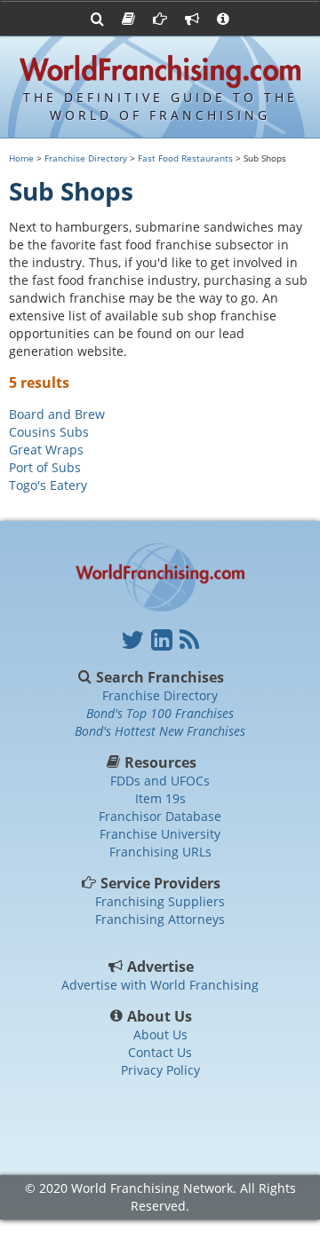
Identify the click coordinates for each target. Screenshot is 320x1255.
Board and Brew (57, 414)
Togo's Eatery (48, 485)
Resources (160, 762)
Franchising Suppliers (160, 901)
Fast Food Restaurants (185, 158)
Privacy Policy (160, 1070)
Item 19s (160, 798)
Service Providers (160, 883)
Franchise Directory (85, 158)
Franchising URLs (160, 851)
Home (21, 158)
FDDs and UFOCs (160, 780)
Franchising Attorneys (160, 919)
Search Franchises (160, 677)
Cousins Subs (49, 431)
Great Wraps (46, 449)
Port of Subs (45, 467)
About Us (160, 1016)
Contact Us (160, 1052)
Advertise (160, 966)
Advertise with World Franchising (160, 984)
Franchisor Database (160, 816)
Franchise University (160, 833)
